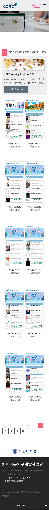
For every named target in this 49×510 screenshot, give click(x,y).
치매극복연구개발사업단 (10, 5)
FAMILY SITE (21, 505)
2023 (27, 52)
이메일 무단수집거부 (14, 481)
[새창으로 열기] (24, 451)
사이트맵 (9, 478)
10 (23, 431)
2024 (21, 52)
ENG (36, 5)
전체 (4, 52)
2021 (38, 52)
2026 (9, 52)
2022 (32, 52)
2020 (44, 52)
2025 (15, 52)
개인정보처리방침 (24, 478)
